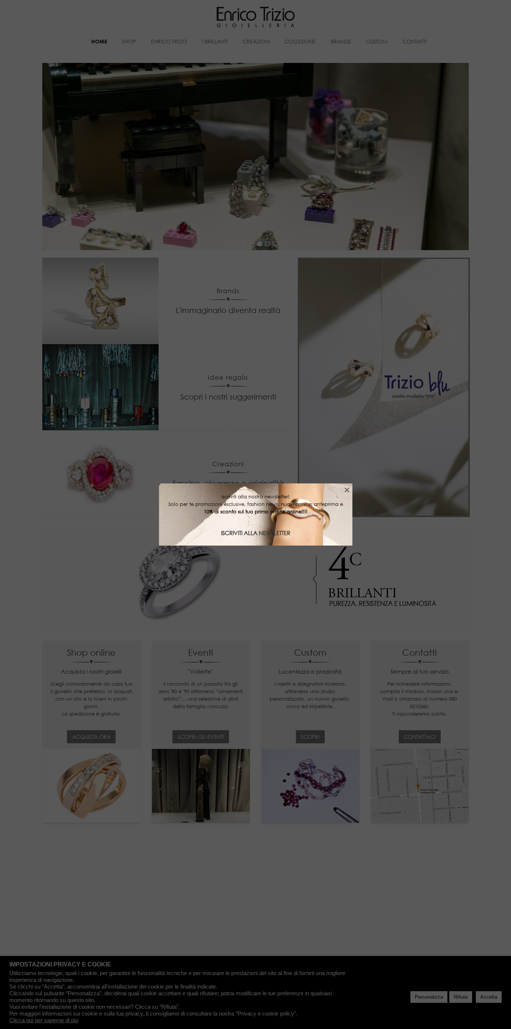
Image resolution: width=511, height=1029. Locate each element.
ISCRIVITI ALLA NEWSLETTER (255, 532)
